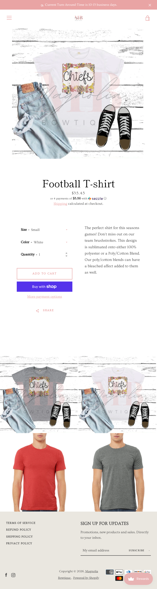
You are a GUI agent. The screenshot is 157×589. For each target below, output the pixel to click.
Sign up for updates (105, 523)
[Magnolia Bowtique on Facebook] (6, 574)
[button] (78, 198)
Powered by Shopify (86, 578)
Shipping (60, 204)
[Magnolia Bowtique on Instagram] (13, 574)
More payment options (44, 296)
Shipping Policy (19, 536)
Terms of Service (21, 523)
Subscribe (137, 550)
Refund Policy (18, 529)
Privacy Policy (19, 543)
